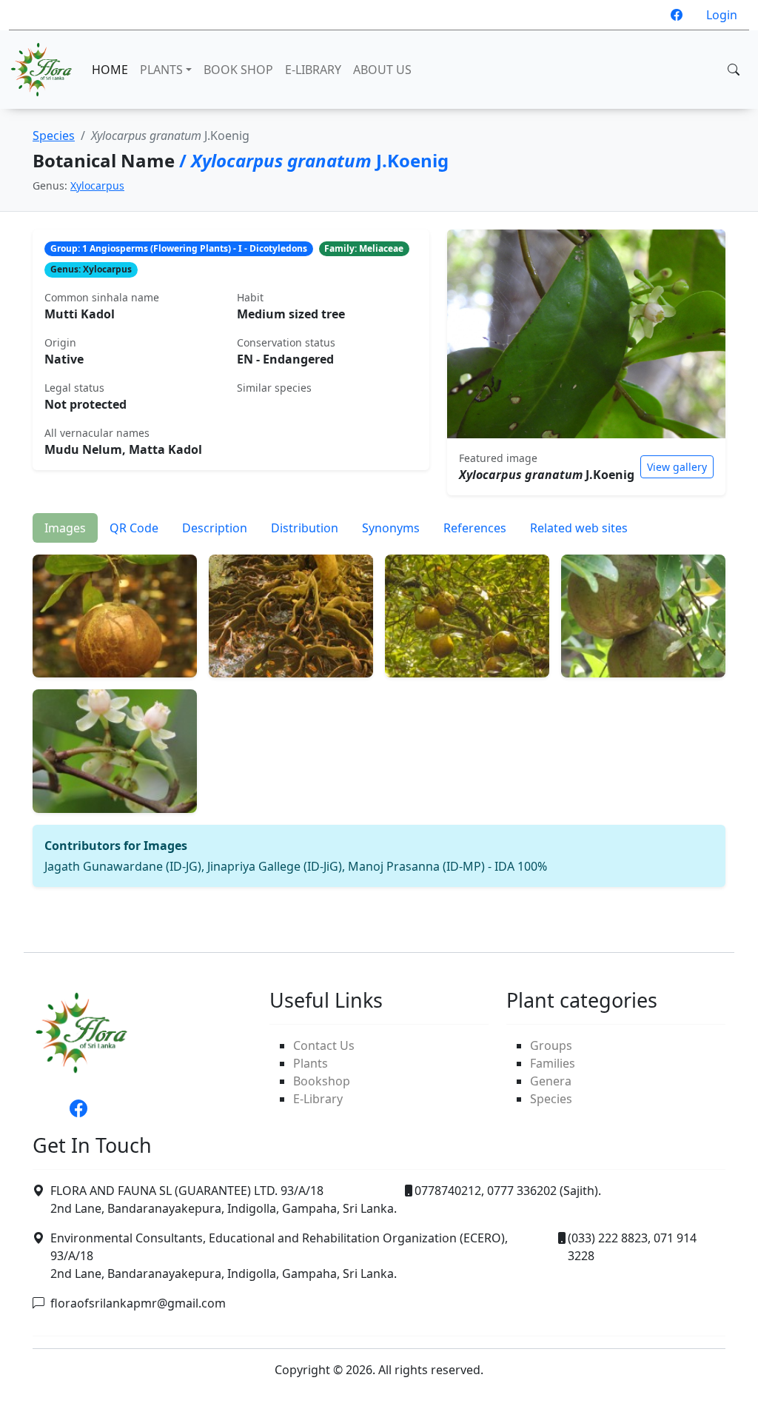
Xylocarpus (97, 185)
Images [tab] (65, 528)
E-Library (318, 1099)
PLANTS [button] (161, 69)
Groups (551, 1045)
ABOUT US (382, 69)
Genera (550, 1081)
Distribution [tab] (304, 528)
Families (552, 1063)
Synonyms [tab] (391, 528)
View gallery (677, 467)
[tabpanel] (379, 715)
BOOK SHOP (238, 69)
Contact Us (324, 1045)
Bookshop (321, 1081)
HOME (110, 69)
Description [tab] (214, 528)
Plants (310, 1063)
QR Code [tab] (134, 528)
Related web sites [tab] (579, 528)
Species (54, 135)
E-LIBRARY (313, 69)
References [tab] (474, 528)
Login (721, 15)
